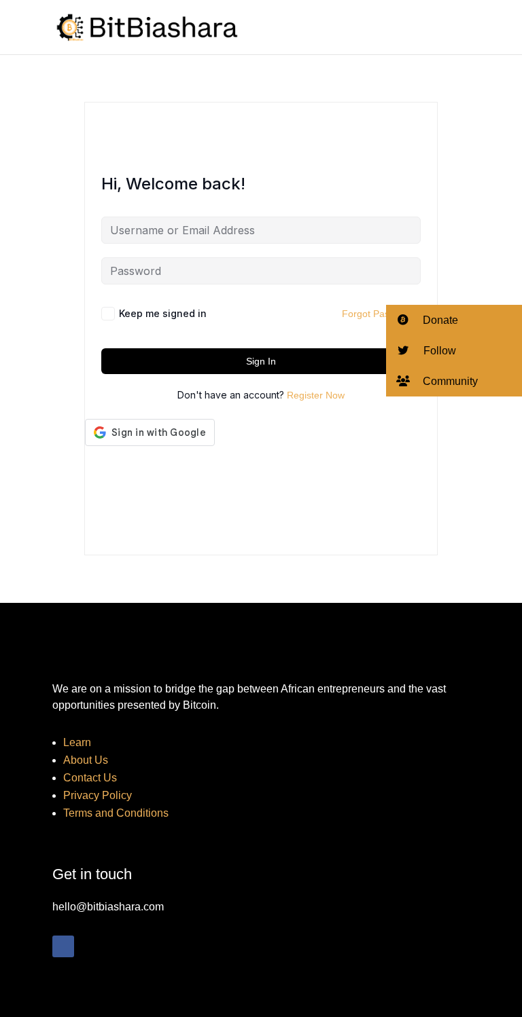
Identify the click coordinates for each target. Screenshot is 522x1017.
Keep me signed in (163, 313)
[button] (454, 320)
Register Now (316, 395)
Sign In (261, 361)
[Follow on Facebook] (63, 946)
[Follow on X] (90, 946)
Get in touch (92, 874)
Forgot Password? (381, 313)
